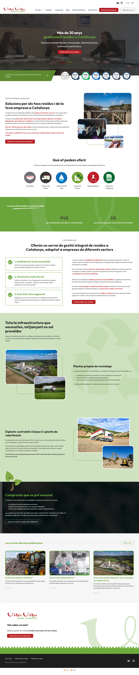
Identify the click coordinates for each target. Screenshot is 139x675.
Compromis (59, 10)
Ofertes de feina (78, 10)
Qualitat (49, 10)
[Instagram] (121, 3)
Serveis (38, 10)
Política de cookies (37, 658)
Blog (67, 10)
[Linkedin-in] (128, 660)
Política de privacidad (21, 658)
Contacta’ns (92, 10)
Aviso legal (8, 658)
